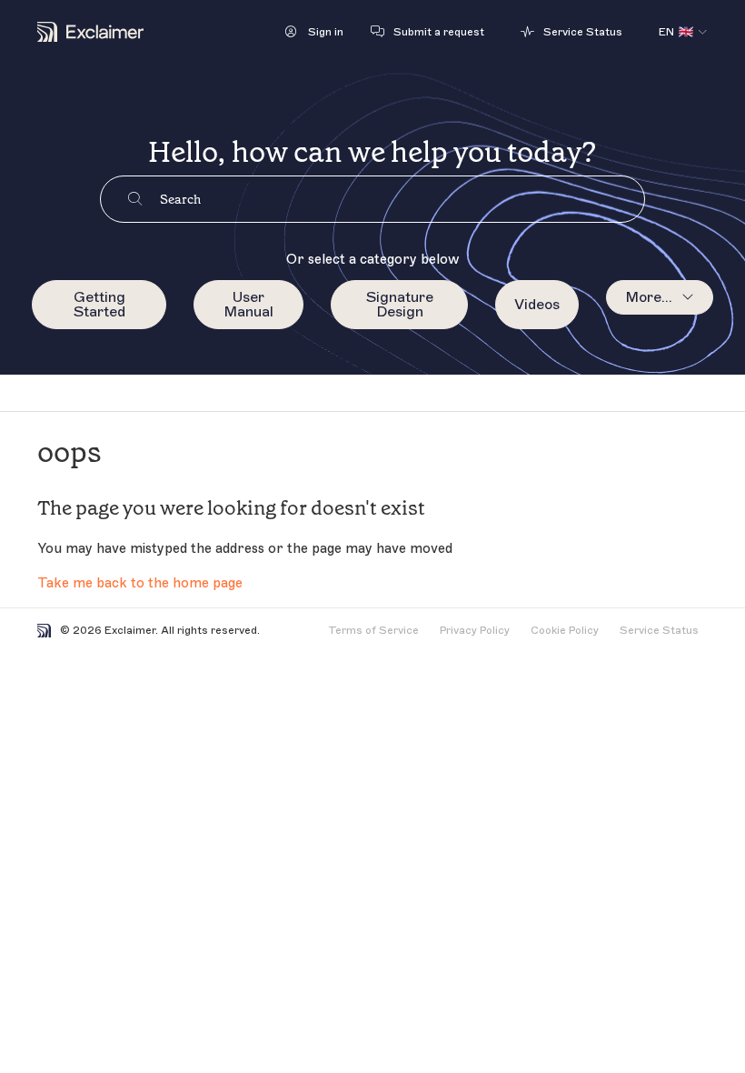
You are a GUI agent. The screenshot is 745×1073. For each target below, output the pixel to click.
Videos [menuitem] (537, 304)
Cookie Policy (565, 630)
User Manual (248, 304)
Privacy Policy (475, 630)
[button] (314, 31)
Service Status (659, 630)
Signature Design (399, 304)
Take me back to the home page (140, 583)
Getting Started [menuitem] (99, 304)
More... (648, 297)
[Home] (90, 32)
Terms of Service (373, 630)
